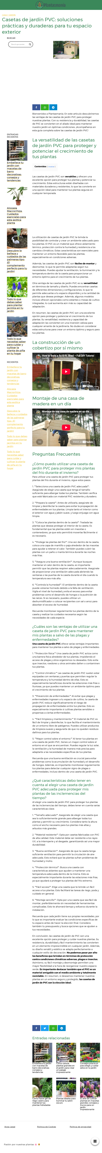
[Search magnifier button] (30, 44)
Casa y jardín (9, 15)
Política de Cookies (46, 1127)
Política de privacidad (80, 1127)
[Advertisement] (66, 84)
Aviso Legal (9, 1127)
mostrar (51, 167)
